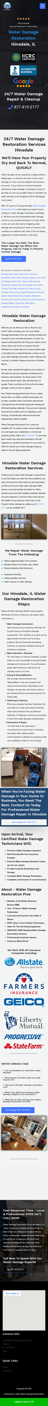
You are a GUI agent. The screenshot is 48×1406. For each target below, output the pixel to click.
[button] (13, 259)
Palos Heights (25, 296)
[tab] (24, 1071)
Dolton (31, 288)
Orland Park (13, 296)
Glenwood (5, 285)
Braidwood (39, 299)
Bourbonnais (6, 307)
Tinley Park (19, 303)
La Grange (5, 281)
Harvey (37, 281)
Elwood (26, 299)
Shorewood (22, 288)
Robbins (16, 307)
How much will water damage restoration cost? (23, 1086)
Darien (4, 296)
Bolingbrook (6, 274)
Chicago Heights (28, 278)
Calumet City (16, 285)
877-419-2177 (30, 435)
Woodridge (27, 285)
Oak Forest (24, 274)
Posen (15, 274)
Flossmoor (17, 299)
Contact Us (7, 1371)
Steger (22, 292)
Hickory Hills (27, 281)
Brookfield (5, 278)
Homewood (6, 299)
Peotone (33, 274)
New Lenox (14, 292)
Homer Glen (16, 281)
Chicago (4, 292)
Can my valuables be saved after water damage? (22, 1071)
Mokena (29, 292)
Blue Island (38, 285)
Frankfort (25, 307)
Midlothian (36, 296)
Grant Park (40, 278)
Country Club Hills (9, 288)
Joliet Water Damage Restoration (17, 1340)
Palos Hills (15, 278)
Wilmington (30, 303)
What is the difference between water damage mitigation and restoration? (21, 1093)
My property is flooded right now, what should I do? (21, 1079)
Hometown (39, 292)
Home (5, 1367)
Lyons (37, 288)
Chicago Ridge (7, 303)
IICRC (5, 1351)
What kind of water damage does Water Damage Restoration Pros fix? (22, 1101)
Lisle (32, 299)
